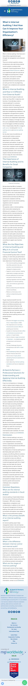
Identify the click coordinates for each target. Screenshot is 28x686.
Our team (14, 629)
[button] (5, 11)
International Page (14, 631)
